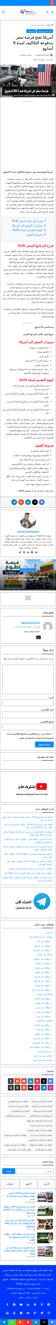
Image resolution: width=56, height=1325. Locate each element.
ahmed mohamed (42, 55)
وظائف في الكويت (42, 1034)
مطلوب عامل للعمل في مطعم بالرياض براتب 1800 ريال (28, 873)
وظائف (48, 25)
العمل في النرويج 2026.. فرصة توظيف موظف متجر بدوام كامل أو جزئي (21, 1196)
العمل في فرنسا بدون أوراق (42, 1106)
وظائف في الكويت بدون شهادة (15, 1135)
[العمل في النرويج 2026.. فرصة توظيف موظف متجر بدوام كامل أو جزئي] (45, 1197)
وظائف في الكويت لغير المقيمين (40, 1140)
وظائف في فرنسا (42, 976)
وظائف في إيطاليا (42, 972)
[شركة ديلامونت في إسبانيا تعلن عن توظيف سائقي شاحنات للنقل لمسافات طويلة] (45, 1251)
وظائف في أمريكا (42, 946)
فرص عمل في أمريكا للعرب (15, 1116)
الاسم (51, 697)
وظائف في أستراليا (42, 950)
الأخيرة (47, 1184)
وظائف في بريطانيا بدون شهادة (41, 1145)
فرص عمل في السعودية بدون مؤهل (39, 1121)
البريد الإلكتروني (47, 709)
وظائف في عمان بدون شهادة (15, 1145)
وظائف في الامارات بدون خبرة (41, 1135)
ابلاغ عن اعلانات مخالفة (28, 1297)
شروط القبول (34, 234)
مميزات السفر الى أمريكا (27, 225)
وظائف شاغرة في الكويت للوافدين (39, 1130)
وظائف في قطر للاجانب (43, 1150)
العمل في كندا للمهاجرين (20, 1111)
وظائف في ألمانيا (42, 963)
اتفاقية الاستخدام (33, 1288)
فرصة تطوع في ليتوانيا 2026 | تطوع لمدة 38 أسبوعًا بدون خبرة (28, 577)
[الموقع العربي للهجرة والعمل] (28, 12)
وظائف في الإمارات (41, 1025)
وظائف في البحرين (42, 1038)
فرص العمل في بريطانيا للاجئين (40, 1116)
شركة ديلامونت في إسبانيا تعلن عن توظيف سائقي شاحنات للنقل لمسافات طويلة (19, 1250)
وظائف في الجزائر (42, 998)
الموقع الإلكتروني (47, 722)
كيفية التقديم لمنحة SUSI (27, 230)
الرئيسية (31, 31)
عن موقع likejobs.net (16, 1288)
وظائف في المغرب (42, 1003)
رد (38, 637)
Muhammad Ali (31, 622)
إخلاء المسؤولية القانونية (20, 1293)
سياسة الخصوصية (39, 1293)
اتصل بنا (46, 1288)
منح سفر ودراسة (37, 25)
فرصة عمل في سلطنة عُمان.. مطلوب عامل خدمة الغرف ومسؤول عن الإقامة (19, 1237)
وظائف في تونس (42, 1007)
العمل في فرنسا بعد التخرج (18, 1106)
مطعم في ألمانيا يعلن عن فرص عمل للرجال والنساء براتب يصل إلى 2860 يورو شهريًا (19, 1223)
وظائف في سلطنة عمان (39, 1047)
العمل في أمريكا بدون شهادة (42, 1101)
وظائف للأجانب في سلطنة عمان (19, 1150)
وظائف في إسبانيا (42, 968)
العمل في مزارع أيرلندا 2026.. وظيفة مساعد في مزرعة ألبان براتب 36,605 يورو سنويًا (19, 1209)
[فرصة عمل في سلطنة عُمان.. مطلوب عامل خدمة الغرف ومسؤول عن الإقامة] (45, 1238)
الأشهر (28, 1184)
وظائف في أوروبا (44, 954)
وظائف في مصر (43, 1016)
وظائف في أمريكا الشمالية (41, 937)
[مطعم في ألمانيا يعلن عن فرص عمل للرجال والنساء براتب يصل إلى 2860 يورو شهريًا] (45, 1224)
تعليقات (9, 1184)
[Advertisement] (28, 131)
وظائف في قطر (43, 1029)
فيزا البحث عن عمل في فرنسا (41, 1125)
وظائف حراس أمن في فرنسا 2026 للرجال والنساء (30, 869)
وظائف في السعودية (41, 1042)
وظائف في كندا (43, 941)
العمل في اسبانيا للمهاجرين (18, 1101)
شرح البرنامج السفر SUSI (27, 221)
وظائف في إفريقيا (44, 994)
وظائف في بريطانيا (42, 959)
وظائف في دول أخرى (41, 990)
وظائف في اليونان (42, 985)
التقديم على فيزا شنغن (42, 1060)
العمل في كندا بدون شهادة (42, 1111)
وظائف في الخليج (44, 1020)
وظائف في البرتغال (42, 981)
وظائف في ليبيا (43, 1012)
